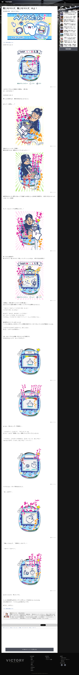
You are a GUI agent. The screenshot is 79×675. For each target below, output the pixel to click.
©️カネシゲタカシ (53, 86)
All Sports (56, 4)
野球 (14, 4)
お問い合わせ (63, 657)
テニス (47, 4)
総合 (6, 4)
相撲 (39, 4)
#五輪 (20, 627)
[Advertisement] (30, 637)
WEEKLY (63, 11)
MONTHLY (73, 11)
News (65, 4)
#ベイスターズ (25, 627)
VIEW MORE (68, 49)
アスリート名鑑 (49, 659)
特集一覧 (47, 657)
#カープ (34, 627)
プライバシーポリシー (65, 659)
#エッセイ (16, 627)
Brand (73, 4)
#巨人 (30, 627)
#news (11, 627)
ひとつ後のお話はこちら (8, 608)
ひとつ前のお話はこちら (8, 42)
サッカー (23, 4)
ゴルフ (31, 4)
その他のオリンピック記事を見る (29, 649)
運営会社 (62, 660)
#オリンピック (6, 627)
